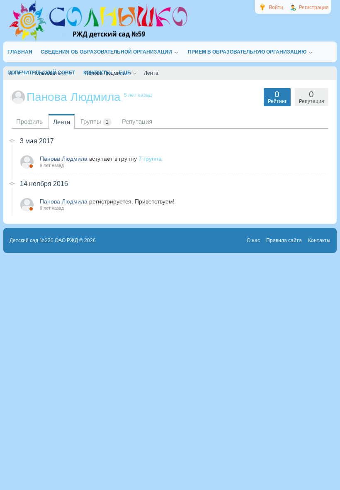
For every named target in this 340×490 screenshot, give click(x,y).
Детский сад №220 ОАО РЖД (44, 240)
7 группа (150, 158)
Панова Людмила (63, 158)
